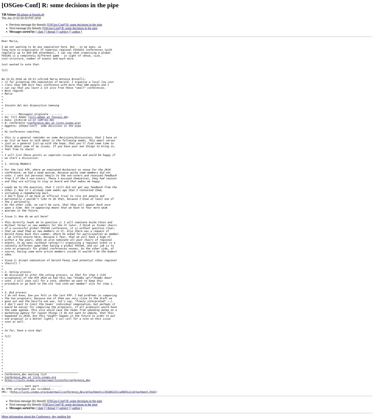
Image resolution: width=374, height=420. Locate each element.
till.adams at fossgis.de (30, 14)
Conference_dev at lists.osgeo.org (30, 377)
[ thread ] (51, 31)
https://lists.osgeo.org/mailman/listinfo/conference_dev (47, 380)
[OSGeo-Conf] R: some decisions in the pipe (74, 24)
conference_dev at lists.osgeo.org (53, 122)
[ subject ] (64, 31)
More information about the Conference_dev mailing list (36, 416)
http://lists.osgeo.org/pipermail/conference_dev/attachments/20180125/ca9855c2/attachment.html (83, 391)
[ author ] (76, 31)
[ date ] (40, 31)
